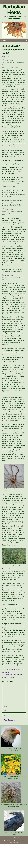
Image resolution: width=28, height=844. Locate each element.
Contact (9, 1)
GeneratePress (14, 842)
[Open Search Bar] (26, 40)
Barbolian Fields (14, 9)
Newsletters (22, 1)
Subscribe (15, 1)
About (4, 1)
